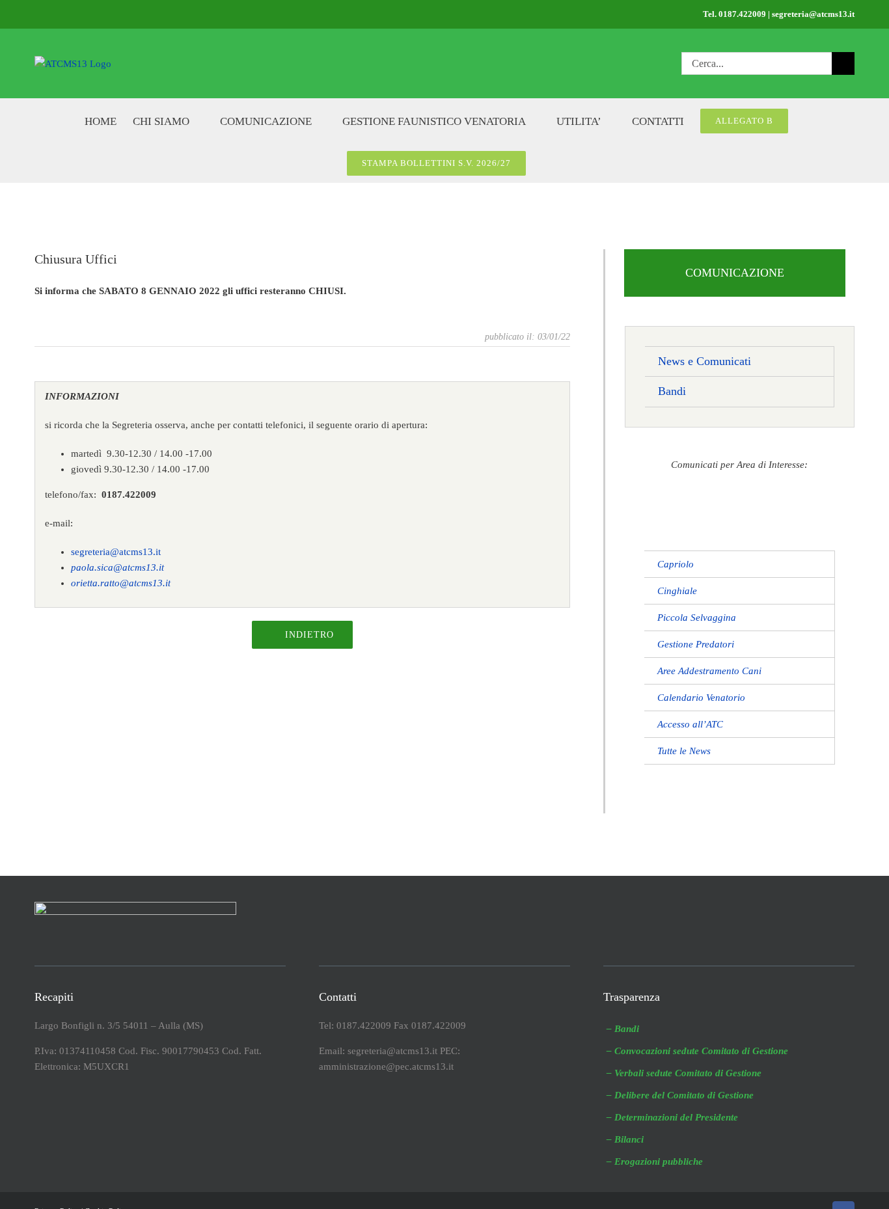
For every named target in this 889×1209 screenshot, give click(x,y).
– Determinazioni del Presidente (672, 1117)
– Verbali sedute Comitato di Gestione (684, 1073)
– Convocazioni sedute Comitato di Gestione (697, 1051)
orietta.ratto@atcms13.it (121, 583)
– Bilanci (625, 1139)
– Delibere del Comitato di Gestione (680, 1095)
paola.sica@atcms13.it (117, 567)
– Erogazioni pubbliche (655, 1161)
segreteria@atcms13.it (116, 552)
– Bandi (623, 1029)
